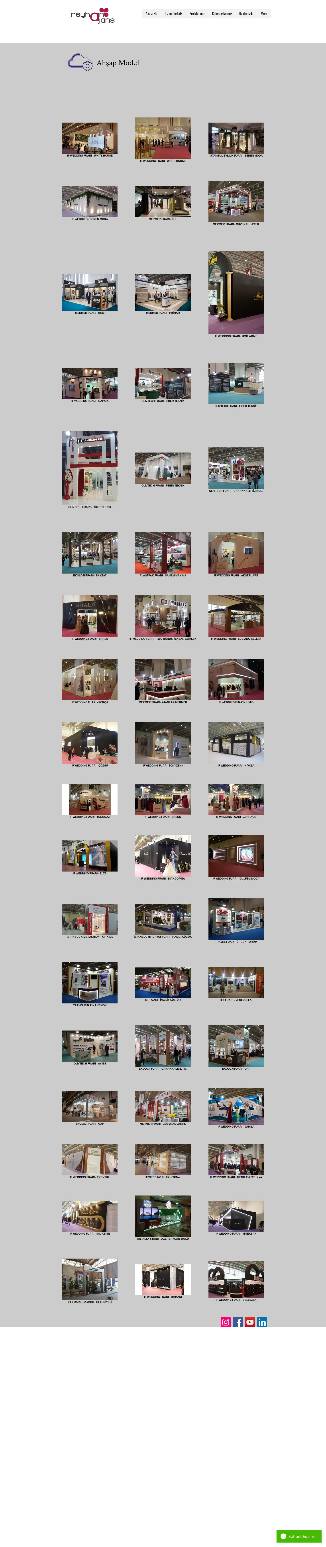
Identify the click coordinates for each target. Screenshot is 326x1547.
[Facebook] (238, 1322)
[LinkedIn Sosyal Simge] (262, 1322)
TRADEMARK (70, 1334)
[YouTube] (250, 1322)
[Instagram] (226, 1322)
